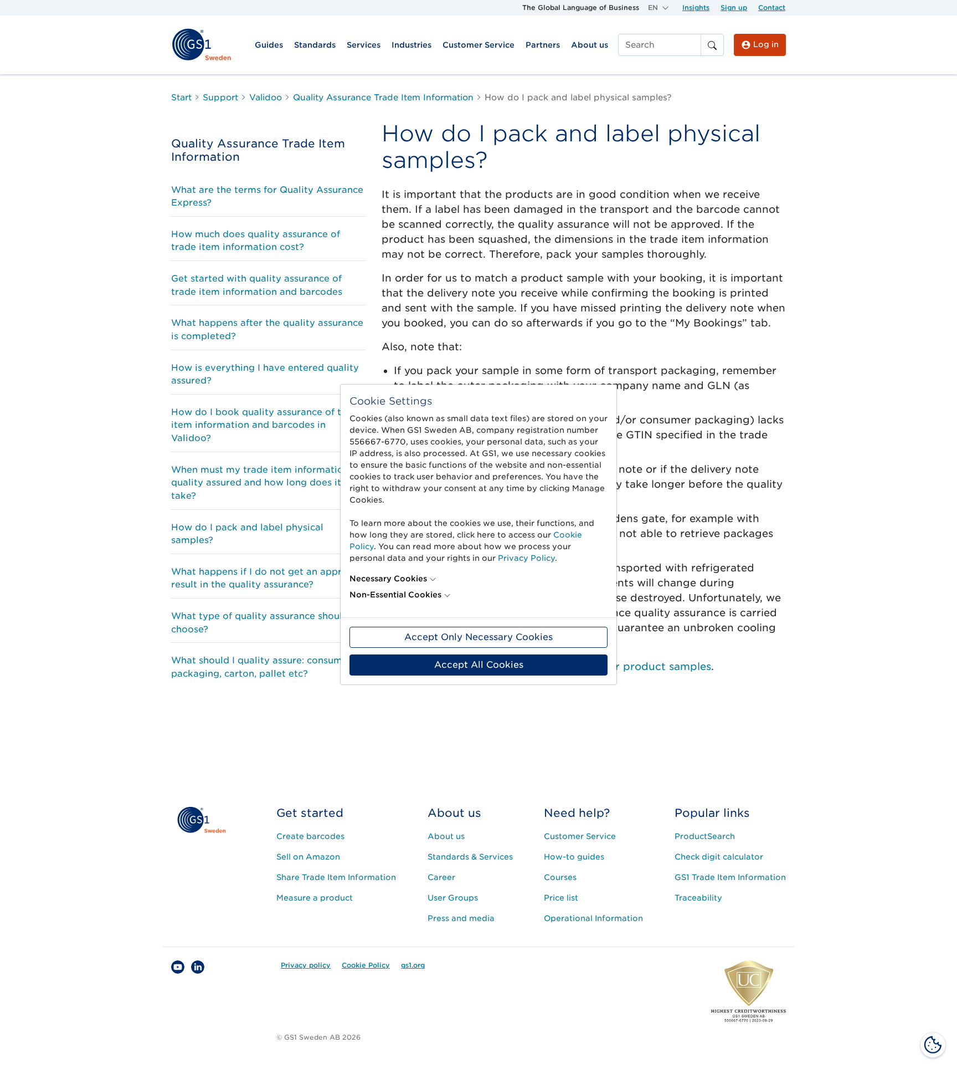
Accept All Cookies (478, 664)
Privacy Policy (526, 558)
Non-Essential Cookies (395, 594)
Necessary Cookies (388, 578)
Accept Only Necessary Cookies (478, 637)
